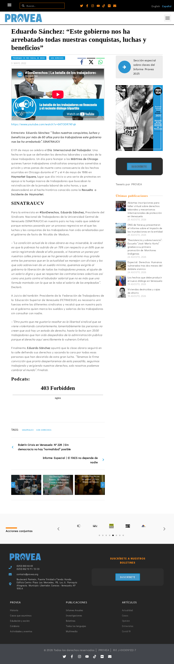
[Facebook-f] (87, 5)
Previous (13, 485)
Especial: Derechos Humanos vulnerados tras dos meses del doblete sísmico (145, 265)
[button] (9, 5)
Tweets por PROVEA (129, 184)
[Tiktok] (103, 5)
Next (103, 485)
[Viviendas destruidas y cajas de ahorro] (121, 293)
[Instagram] (92, 5)
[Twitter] (81, 5)
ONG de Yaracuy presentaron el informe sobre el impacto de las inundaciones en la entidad (145, 228)
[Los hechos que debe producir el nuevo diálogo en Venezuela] (121, 281)
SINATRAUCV (28, 429)
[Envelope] (114, 5)
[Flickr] (109, 5)
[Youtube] (98, 5)
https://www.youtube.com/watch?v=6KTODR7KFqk (43, 124)
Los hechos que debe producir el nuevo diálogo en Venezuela (145, 279)
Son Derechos (43, 429)
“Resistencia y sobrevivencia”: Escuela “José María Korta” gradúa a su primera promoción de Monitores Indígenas (145, 246)
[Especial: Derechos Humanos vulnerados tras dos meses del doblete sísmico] (121, 265)
